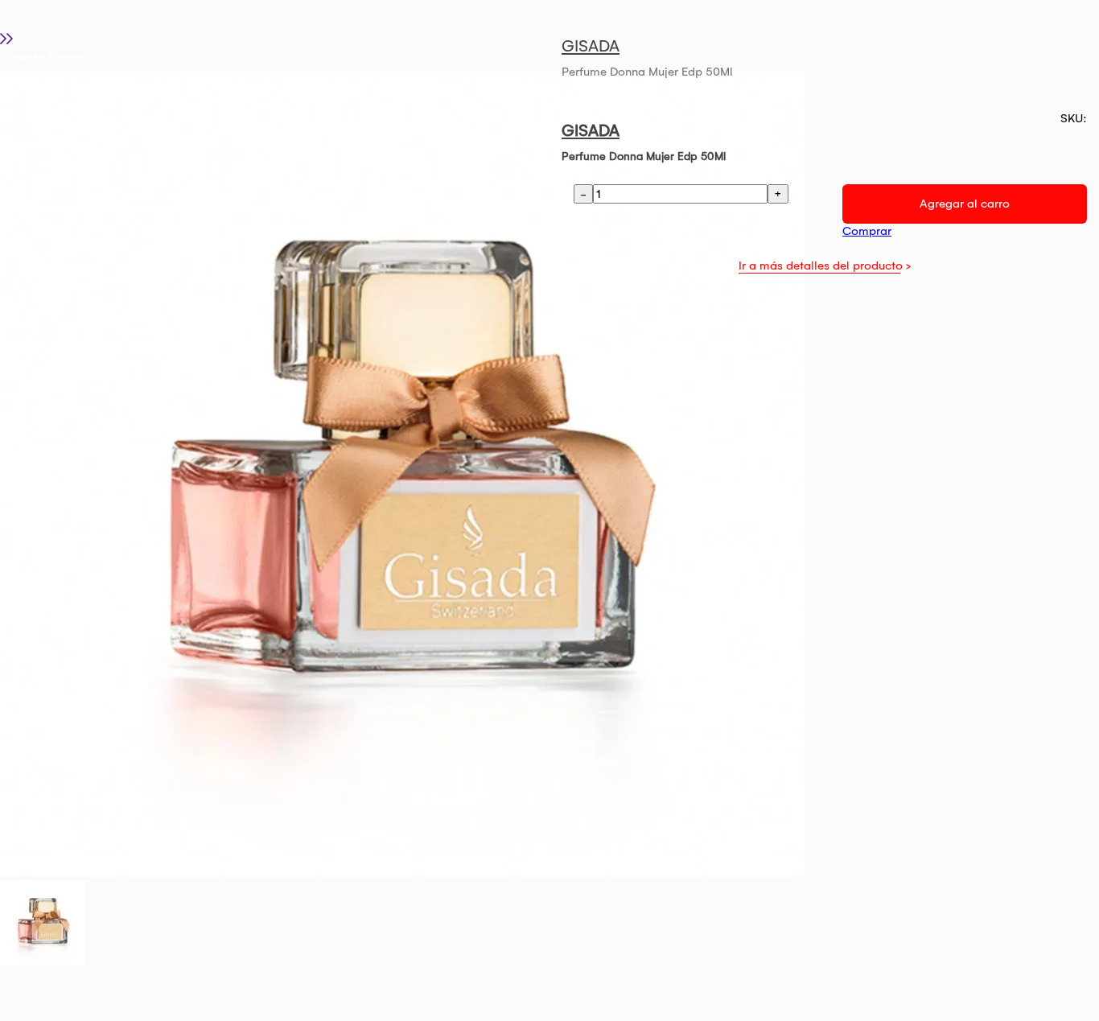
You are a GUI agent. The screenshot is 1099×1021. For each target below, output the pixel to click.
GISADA (590, 46)
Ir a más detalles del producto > (825, 265)
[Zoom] (42, 961)
